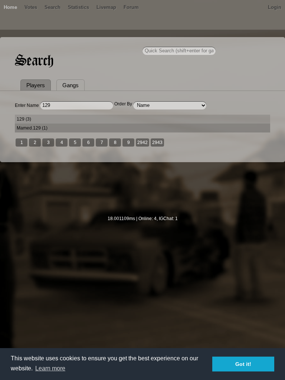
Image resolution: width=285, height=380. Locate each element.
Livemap (106, 7)
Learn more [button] (50, 368)
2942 (142, 142)
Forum (131, 7)
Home (10, 7)
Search (52, 7)
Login (274, 7)
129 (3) (24, 119)
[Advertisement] (142, 193)
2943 (157, 142)
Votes (30, 7)
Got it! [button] (243, 364)
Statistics (78, 7)
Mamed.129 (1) (32, 128)
